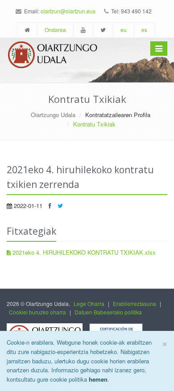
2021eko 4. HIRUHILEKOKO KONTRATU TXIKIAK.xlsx (83, 252)
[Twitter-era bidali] (60, 205)
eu (123, 29)
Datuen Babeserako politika (108, 312)
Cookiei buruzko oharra (37, 312)
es (144, 29)
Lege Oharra (89, 303)
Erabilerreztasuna (134, 303)
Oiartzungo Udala (53, 114)
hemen (98, 379)
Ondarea (55, 29)
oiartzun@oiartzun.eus (68, 11)
